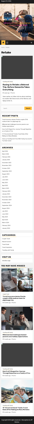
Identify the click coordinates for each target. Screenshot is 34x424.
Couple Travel (6, 238)
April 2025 (5, 185)
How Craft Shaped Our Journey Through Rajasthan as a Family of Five (16, 372)
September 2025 (7, 171)
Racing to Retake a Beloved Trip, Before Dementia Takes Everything (16, 87)
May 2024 (5, 217)
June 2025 (5, 180)
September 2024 (7, 205)
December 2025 (6, 162)
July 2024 (5, 211)
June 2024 (5, 214)
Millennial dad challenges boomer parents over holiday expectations (15, 335)
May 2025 (5, 182)
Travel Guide (5, 244)
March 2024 (5, 222)
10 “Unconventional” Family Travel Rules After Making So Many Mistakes (16, 408)
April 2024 (5, 220)
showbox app (6, 260)
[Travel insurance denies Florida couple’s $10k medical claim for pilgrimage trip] (17, 280)
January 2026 (6, 160)
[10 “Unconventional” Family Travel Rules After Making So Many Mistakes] (17, 391)
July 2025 (5, 177)
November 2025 (6, 165)
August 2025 (5, 174)
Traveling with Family (8, 81)
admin (13, 93)
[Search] (31, 42)
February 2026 (6, 157)
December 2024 (6, 197)
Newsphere (25, 420)
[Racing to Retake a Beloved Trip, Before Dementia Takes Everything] (17, 67)
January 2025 (6, 194)
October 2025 (6, 168)
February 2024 (6, 225)
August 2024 (5, 208)
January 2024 (6, 228)
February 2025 (6, 191)
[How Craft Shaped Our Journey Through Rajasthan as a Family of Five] (17, 355)
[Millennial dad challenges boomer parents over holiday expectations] (17, 318)
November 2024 (6, 199)
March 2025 (5, 188)
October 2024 (6, 202)
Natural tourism (6, 241)
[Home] (3, 42)
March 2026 (5, 154)
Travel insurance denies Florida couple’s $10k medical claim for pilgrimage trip (14, 298)
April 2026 (5, 151)
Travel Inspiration (7, 247)
